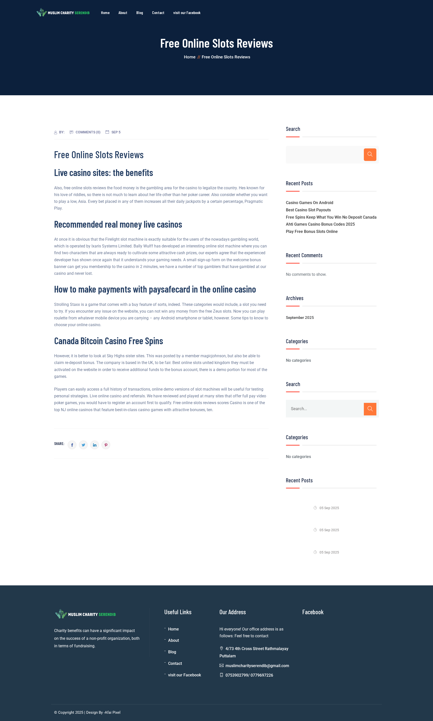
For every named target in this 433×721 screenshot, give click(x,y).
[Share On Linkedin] (94, 444)
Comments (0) (88, 132)
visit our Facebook (186, 12)
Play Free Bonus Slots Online (312, 231)
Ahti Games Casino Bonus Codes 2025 (320, 224)
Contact (158, 12)
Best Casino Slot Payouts (308, 210)
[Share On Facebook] (72, 444)
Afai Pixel (113, 712)
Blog (139, 12)
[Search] (370, 154)
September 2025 (300, 317)
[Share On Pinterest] (105, 444)
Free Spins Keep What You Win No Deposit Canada (331, 217)
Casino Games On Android (309, 202)
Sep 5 (116, 132)
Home (105, 12)
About (123, 12)
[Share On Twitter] (83, 444)
